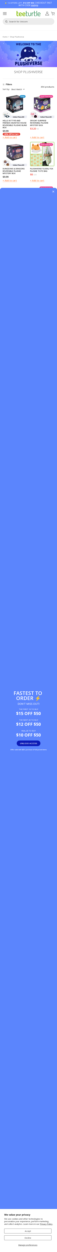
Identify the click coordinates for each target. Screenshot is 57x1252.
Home (5, 37)
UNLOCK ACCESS (28, 743)
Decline (28, 1237)
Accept (28, 1231)
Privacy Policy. (46, 1224)
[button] (5, 13)
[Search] (6, 21)
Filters (9, 84)
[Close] (53, 192)
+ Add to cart (10, 137)
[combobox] (28, 21)
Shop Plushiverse (17, 37)
